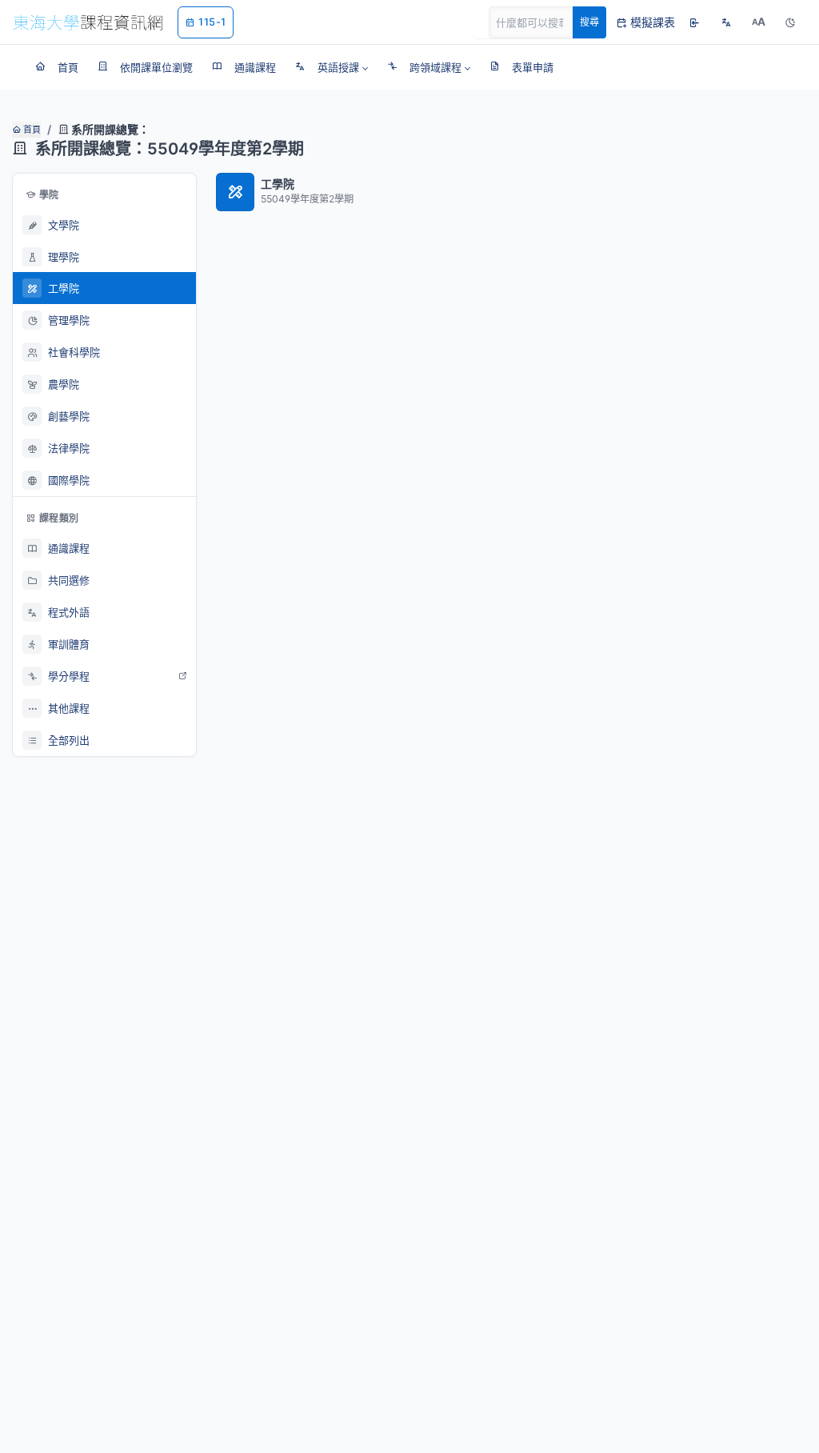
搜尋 (589, 22)
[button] (332, 67)
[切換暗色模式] (790, 22)
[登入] (694, 22)
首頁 (31, 129)
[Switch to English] (726, 22)
